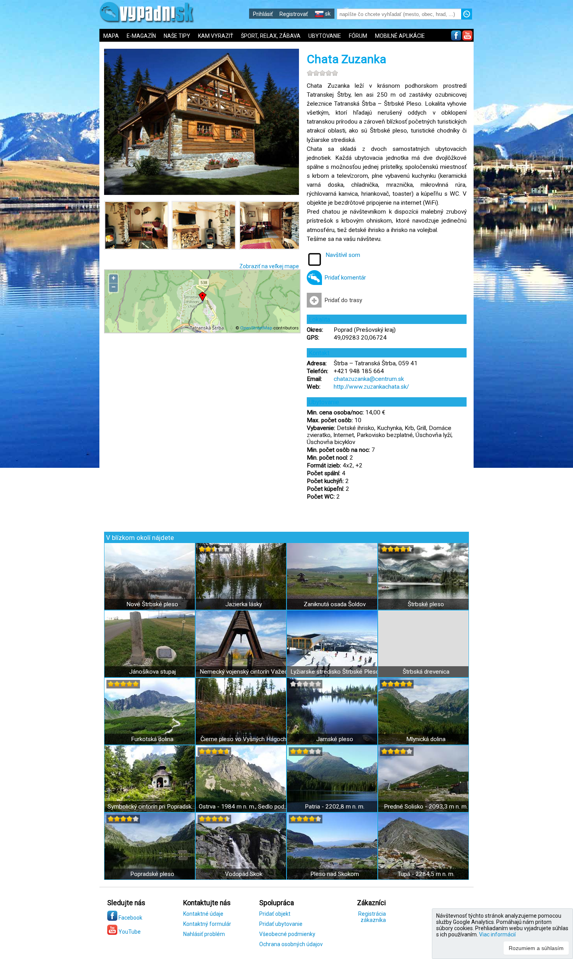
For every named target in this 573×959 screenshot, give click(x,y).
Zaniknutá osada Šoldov (335, 604)
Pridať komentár (345, 277)
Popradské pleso (152, 874)
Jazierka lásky (243, 604)
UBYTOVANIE (324, 36)
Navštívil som (342, 254)
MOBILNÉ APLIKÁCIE (400, 36)
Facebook (129, 918)
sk (327, 14)
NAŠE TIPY (177, 36)
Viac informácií (497, 934)
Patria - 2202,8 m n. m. (334, 806)
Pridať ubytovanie (280, 924)
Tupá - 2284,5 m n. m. (426, 874)
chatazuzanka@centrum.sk (369, 378)
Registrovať (293, 14)
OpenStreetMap (256, 328)
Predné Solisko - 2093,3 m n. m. (426, 806)
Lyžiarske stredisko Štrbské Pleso (334, 671)
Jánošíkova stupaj (152, 671)
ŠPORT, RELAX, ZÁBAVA (271, 36)
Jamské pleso (334, 739)
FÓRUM (358, 36)
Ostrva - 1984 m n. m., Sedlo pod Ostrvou (243, 806)
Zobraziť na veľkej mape (269, 266)
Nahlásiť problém (204, 934)
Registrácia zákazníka (372, 917)
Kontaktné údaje (203, 914)
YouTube (129, 932)
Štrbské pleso (426, 604)
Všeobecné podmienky (287, 934)
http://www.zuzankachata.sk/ (371, 386)
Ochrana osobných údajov (291, 944)
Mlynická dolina (426, 739)
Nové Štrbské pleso (152, 604)
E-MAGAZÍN (141, 36)
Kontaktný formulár (207, 924)
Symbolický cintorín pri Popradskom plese (152, 806)
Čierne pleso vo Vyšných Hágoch (243, 739)
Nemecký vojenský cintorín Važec (244, 671)
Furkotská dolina (152, 739)
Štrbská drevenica (426, 671)
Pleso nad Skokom (334, 874)
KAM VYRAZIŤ (215, 36)
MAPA (111, 36)
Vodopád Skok (243, 874)
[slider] (322, 73)
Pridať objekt (274, 914)
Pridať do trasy (343, 300)
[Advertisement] (523, 257)
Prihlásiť (263, 14)
